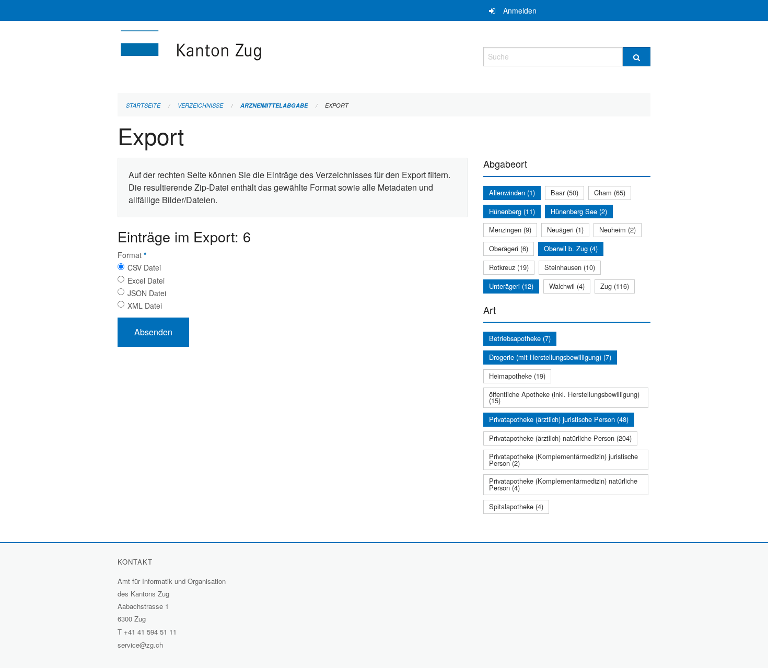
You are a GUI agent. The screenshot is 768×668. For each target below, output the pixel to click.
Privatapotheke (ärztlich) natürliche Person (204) (560, 438)
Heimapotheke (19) (517, 376)
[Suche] (636, 56)
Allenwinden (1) (512, 192)
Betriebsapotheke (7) (520, 338)
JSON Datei (146, 293)
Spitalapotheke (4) (516, 506)
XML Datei (144, 305)
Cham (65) (609, 192)
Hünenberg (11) (512, 211)
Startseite (143, 105)
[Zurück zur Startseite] (253, 55)
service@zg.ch (140, 645)
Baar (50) (564, 192)
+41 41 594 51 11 (150, 632)
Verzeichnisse (200, 105)
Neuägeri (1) (565, 230)
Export (336, 105)
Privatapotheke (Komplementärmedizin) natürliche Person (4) (563, 484)
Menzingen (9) (510, 230)
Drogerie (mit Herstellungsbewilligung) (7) (550, 357)
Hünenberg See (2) (579, 211)
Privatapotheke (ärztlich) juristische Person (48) (559, 419)
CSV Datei (144, 267)
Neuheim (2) (617, 230)
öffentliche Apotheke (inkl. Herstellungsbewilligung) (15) (564, 397)
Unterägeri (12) (511, 286)
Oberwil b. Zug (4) (571, 248)
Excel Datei (146, 280)
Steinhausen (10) (569, 267)
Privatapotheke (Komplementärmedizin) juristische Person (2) (563, 459)
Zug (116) (614, 286)
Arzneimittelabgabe (274, 105)
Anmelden (520, 10)
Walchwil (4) (567, 286)
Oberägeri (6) (508, 248)
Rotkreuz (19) (509, 267)
